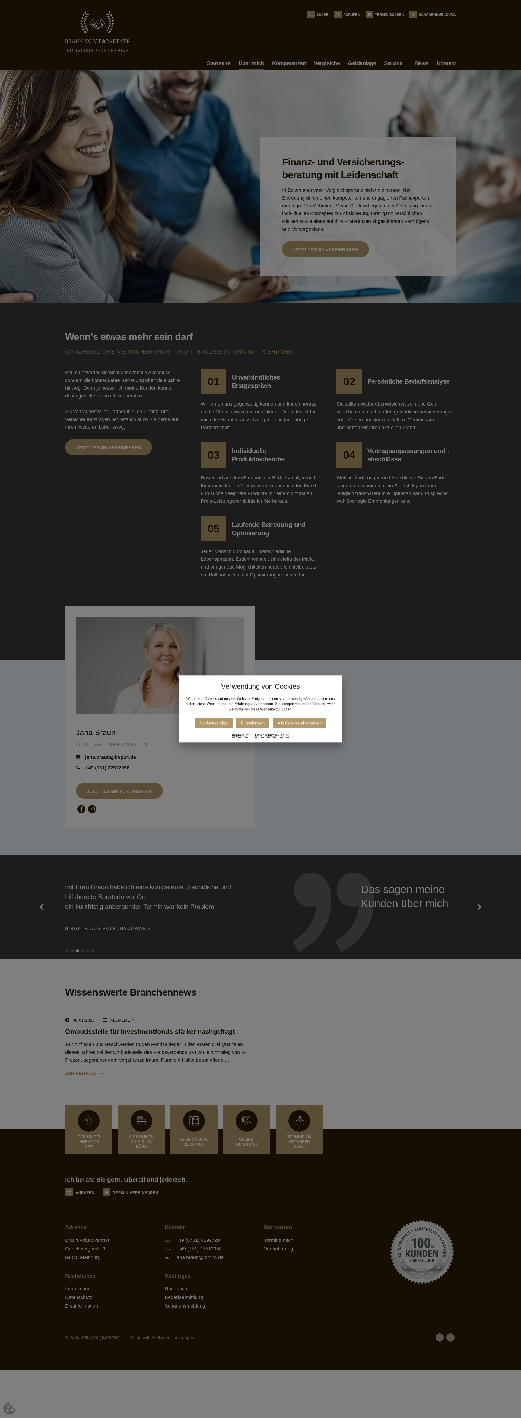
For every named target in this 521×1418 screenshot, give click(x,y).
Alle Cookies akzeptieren (300, 723)
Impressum (241, 735)
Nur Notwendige (213, 723)
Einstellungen (253, 723)
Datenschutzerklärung (272, 735)
